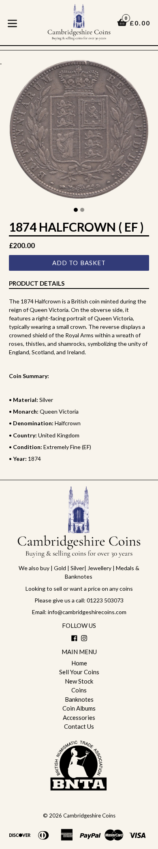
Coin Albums (79, 708)
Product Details (36, 283)
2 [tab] (82, 210)
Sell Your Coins (79, 671)
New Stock (79, 681)
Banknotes (79, 699)
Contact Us (79, 726)
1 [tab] (76, 210)
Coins (79, 690)
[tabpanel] (79, 131)
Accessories (79, 717)
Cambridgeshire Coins (89, 815)
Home (79, 663)
